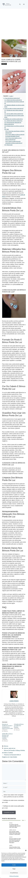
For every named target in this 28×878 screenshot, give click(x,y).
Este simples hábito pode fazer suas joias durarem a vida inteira (14, 833)
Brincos (4, 63)
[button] (26, 850)
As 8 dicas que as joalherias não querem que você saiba (15, 826)
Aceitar (14, 864)
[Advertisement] (14, 23)
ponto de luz (12, 748)
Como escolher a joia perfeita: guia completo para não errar (15, 848)
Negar (14, 868)
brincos (6, 748)
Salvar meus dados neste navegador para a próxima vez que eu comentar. (14, 795)
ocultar (11, 96)
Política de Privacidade (14, 876)
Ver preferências (14, 872)
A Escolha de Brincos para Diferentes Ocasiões (19, 726)
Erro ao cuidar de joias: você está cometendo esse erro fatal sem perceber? (15, 840)
